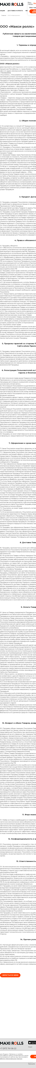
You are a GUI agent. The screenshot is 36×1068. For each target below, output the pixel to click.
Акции (2, 10)
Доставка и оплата (15, 10)
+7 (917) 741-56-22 (8, 1048)
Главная (3, 15)
